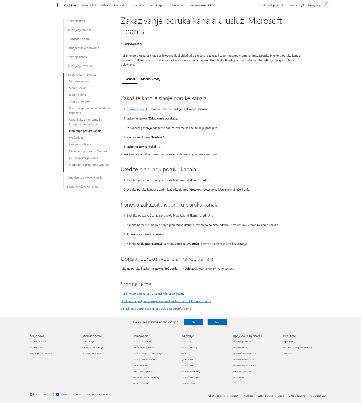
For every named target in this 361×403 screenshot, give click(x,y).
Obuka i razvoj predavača (144, 371)
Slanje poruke (78, 88)
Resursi (176, 5)
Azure (183, 353)
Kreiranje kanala (77, 57)
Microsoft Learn (240, 347)
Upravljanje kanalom (80, 66)
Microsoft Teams (188, 383)
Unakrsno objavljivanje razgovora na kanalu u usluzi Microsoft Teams (166, 301)
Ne (217, 322)
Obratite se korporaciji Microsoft (223, 395)
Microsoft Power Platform (244, 365)
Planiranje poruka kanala (85, 131)
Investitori (287, 353)
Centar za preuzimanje (93, 347)
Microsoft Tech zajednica (244, 353)
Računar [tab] (129, 79)
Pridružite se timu (78, 39)
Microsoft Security (188, 347)
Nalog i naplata (157, 5)
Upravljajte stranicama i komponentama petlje (84, 121)
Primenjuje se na (133, 44)
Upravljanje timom (79, 30)
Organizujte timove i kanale (84, 177)
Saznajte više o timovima (83, 48)
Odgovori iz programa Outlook (89, 165)
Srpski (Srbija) (42, 394)
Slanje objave (77, 95)
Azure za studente (141, 383)
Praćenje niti (77, 137)
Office (104, 5)
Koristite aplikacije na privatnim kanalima (89, 110)
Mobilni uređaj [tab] (150, 79)
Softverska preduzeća (242, 371)
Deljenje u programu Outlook (88, 151)
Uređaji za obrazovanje (143, 347)
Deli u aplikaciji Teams (83, 158)
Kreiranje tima (76, 21)
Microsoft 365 (88, 5)
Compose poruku (138, 109)
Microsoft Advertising (190, 371)
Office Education (140, 365)
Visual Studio (239, 377)
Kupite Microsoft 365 (202, 5)
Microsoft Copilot (38, 341)
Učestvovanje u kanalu (81, 75)
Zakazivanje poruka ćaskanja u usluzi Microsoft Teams (156, 308)
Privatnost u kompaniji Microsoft (297, 347)
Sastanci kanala (79, 81)
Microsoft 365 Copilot (190, 377)
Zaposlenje (288, 341)
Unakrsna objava (80, 144)
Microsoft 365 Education (144, 359)
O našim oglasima (297, 395)
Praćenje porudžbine (92, 353)
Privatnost (248, 395)
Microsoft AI (186, 341)
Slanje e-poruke (79, 101)
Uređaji (137, 5)
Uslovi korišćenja (265, 395)
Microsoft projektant (242, 341)
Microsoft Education (142, 341)
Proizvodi (119, 5)
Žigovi (281, 395)
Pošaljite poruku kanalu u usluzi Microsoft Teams (152, 293)
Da (193, 322)
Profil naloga (88, 341)
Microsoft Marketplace (243, 359)
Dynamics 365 (186, 359)
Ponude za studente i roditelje (146, 377)
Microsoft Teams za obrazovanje (147, 353)
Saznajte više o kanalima (83, 186)
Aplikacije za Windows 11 (41, 353)
